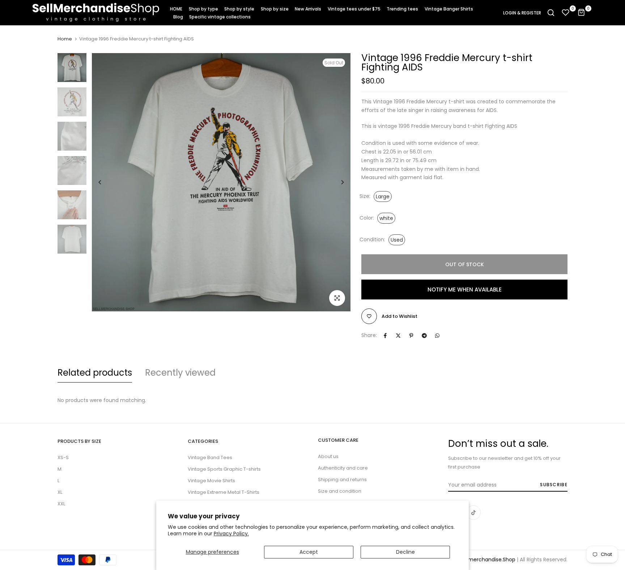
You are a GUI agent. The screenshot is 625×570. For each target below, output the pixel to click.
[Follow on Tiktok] (473, 512)
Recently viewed (180, 373)
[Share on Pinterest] (411, 335)
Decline (405, 552)
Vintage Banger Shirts (449, 9)
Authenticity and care (343, 468)
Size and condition (339, 491)
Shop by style (239, 9)
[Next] (337, 182)
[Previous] (105, 182)
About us (328, 456)
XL (60, 492)
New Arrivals (308, 9)
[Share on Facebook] (385, 335)
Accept (308, 552)
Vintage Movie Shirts (211, 480)
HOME (176, 9)
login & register (522, 13)
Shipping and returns (342, 479)
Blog (178, 17)
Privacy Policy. (231, 533)
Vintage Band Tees (210, 457)
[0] (566, 13)
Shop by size (275, 9)
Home (65, 39)
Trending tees (402, 9)
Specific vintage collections (220, 17)
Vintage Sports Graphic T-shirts (224, 469)
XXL (61, 503)
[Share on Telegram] (424, 335)
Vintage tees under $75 (354, 9)
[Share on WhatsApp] (437, 335)
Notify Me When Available (465, 289)
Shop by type (203, 9)
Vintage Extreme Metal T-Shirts (223, 492)
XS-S (63, 457)
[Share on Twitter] (398, 335)
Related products (95, 373)
